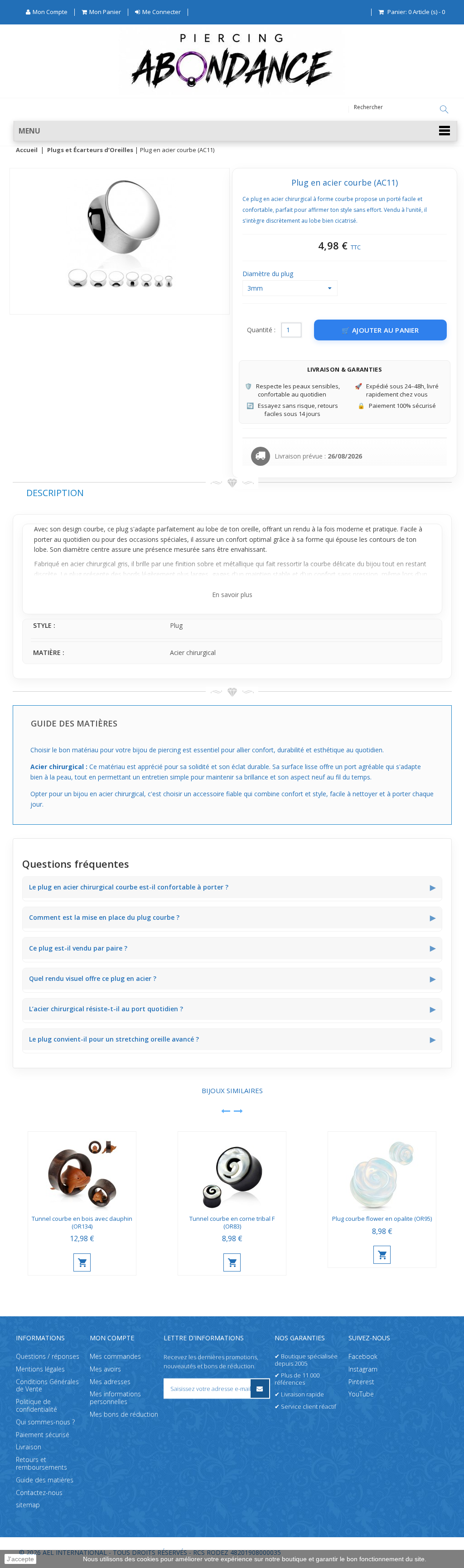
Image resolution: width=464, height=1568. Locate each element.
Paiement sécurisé (42, 1434)
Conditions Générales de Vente (47, 1385)
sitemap (28, 1505)
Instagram (362, 1369)
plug (122, 529)
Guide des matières (44, 1480)
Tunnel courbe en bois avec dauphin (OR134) (82, 1222)
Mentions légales (40, 1369)
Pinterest (361, 1381)
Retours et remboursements (41, 1464)
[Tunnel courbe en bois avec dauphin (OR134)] (82, 1171)
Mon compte (112, 1338)
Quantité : (261, 329)
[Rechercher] (444, 109)
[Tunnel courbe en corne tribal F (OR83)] (232, 1171)
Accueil (27, 150)
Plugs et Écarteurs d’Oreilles (90, 150)
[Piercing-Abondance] (232, 92)
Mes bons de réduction (124, 1414)
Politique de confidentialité (36, 1406)
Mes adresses (110, 1381)
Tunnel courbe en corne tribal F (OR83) (232, 1222)
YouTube (361, 1394)
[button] (235, 131)
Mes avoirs (105, 1369)
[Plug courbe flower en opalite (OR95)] (382, 1171)
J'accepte (20, 1559)
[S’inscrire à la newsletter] (260, 1388)
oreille (250, 529)
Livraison (28, 1447)
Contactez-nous (39, 1492)
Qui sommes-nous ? (45, 1422)
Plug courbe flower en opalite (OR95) (382, 1218)
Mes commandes (115, 1356)
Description (55, 493)
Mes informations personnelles (115, 1398)
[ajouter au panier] (82, 1262)
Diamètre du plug (268, 273)
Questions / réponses (47, 1356)
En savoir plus (232, 594)
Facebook (362, 1356)
